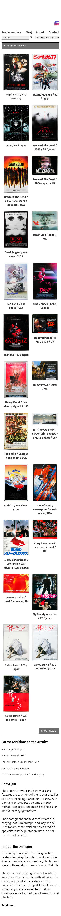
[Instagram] (56, 23)
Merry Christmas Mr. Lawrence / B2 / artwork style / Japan (16, 564)
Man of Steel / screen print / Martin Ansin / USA (45, 509)
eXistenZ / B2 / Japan (16, 355)
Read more (8, 905)
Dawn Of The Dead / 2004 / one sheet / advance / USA (16, 201)
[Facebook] (51, 23)
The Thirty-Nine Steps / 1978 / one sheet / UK (23, 774)
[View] (16, 72)
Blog (29, 32)
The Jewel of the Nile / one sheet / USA (20, 761)
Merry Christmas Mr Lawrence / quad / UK (45, 547)
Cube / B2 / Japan (16, 145)
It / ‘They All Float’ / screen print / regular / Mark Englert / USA (45, 434)
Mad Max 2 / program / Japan (16, 768)
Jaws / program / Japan (13, 749)
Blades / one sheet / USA (13, 755)
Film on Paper (9, 13)
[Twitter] (45, 23)
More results (48, 730)
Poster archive (11, 32)
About (40, 32)
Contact (54, 32)
